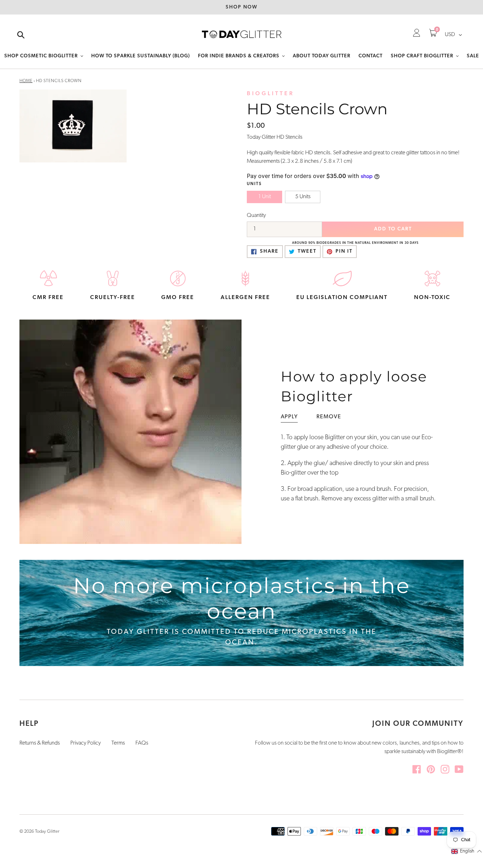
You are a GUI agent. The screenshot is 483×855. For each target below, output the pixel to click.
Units (254, 184)
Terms (118, 743)
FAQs (141, 743)
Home (26, 81)
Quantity (256, 215)
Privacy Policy (85, 743)
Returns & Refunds (39, 743)
